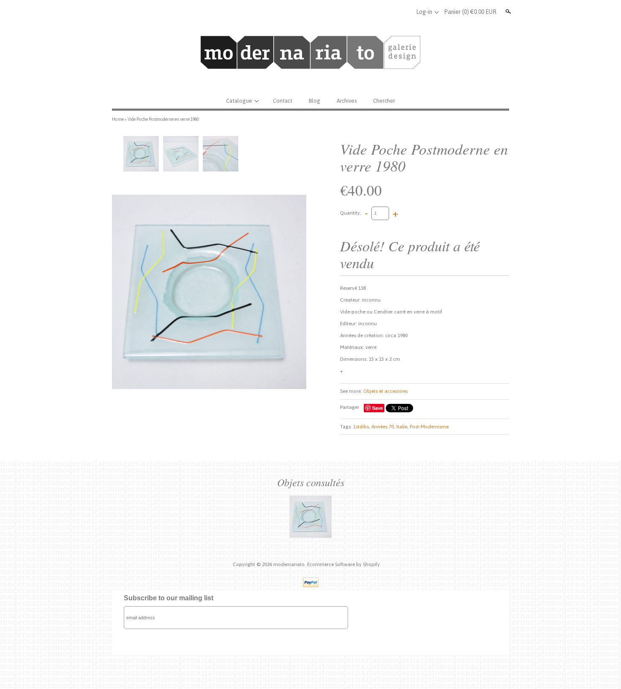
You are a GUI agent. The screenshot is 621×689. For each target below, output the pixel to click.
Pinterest (404, 12)
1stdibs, (361, 427)
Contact (282, 101)
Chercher (384, 101)
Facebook (376, 12)
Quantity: (350, 213)
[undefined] (209, 292)
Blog (314, 101)
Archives (347, 101)
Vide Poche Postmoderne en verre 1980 (163, 119)
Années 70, (383, 427)
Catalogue (239, 101)
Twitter (390, 12)
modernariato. (290, 564)
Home (118, 119)
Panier (470, 11)
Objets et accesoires (385, 391)
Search (507, 11)
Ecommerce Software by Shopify (343, 564)
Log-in (424, 11)
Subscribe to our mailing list (168, 598)
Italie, (402, 427)
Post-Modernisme (429, 427)
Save (377, 408)
